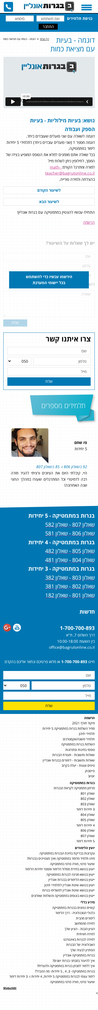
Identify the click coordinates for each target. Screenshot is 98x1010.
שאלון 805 (88, 820)
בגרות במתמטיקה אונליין (79, 955)
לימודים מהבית (85, 918)
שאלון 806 (88, 830)
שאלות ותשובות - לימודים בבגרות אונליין (69, 760)
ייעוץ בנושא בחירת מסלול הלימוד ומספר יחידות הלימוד (60, 869)
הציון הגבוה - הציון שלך (80, 929)
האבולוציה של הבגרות (80, 944)
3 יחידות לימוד (85, 809)
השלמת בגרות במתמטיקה (78, 744)
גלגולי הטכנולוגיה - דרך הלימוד (75, 912)
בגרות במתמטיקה (82, 783)
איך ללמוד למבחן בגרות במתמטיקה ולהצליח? (66, 966)
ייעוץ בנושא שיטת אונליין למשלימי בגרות (68, 890)
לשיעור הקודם (49, 190)
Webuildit (9, 988)
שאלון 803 (88, 804)
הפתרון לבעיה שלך (82, 950)
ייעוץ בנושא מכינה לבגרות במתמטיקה (71, 874)
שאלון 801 (88, 793)
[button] (92, 464)
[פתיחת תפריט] (87, 7)
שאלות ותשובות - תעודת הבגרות (73, 755)
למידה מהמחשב (84, 923)
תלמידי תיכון (87, 733)
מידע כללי (88, 902)
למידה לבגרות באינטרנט (79, 939)
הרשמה (89, 222)
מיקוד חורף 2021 (83, 723)
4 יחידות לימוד (85, 825)
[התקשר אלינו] (8, 7)
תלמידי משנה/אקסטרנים (79, 739)
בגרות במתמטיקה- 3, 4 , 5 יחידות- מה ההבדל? (65, 971)
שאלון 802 (88, 798)
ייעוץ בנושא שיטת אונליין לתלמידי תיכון (69, 885)
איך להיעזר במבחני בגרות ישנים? (74, 960)
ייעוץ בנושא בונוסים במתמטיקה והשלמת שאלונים (63, 895)
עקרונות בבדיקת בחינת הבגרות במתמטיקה (67, 853)
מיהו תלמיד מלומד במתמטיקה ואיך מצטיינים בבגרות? (61, 858)
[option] (49, 464)
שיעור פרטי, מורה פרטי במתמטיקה (72, 864)
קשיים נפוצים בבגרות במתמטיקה (73, 907)
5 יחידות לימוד (85, 841)
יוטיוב (91, 776)
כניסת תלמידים (79, 18)
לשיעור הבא (49, 201)
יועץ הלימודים (85, 848)
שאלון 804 (88, 814)
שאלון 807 (88, 836)
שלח (49, 381)
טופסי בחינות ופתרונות (80, 749)
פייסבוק (90, 771)
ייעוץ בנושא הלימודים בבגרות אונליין (71, 879)
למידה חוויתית (85, 934)
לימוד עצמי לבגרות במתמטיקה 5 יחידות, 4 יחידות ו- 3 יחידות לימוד (52, 976)
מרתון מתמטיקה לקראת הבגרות (74, 788)
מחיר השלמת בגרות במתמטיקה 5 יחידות (68, 728)
